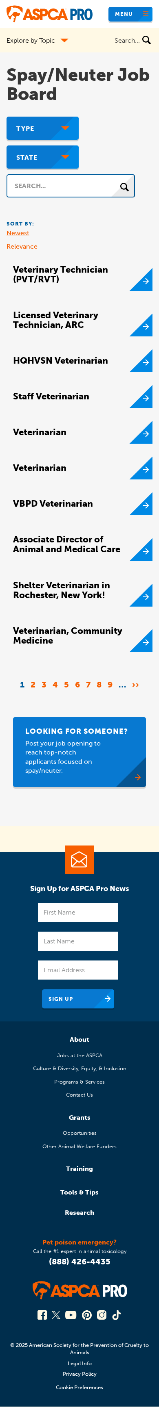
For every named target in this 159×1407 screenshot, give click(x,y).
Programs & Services (79, 1082)
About (79, 1039)
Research (79, 1212)
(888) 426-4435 (79, 1261)
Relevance (22, 246)
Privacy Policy (80, 1374)
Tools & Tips (79, 1192)
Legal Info (80, 1363)
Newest (18, 233)
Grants (80, 1117)
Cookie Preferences (79, 1387)
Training (79, 1169)
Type (25, 128)
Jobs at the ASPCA (79, 1055)
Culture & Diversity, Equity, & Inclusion (79, 1068)
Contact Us (79, 1095)
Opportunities (80, 1133)
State (27, 157)
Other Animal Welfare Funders (79, 1146)
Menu (124, 14)
